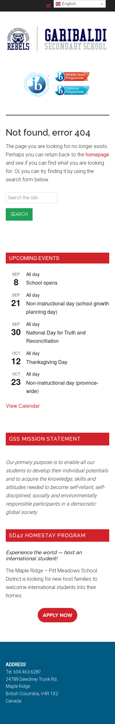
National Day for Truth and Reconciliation (56, 336)
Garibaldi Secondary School (57, 38)
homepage (97, 155)
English (68, 3)
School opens (41, 282)
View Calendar (23, 405)
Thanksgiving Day (46, 362)
